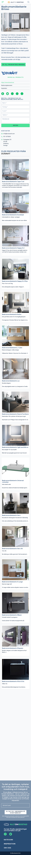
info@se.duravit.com (9, 133)
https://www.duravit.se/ (7, 82)
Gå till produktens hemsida (13, 64)
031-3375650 (7, 136)
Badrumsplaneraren (6, 85)
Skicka (15, 125)
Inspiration (4, 88)
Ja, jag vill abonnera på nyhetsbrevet (15, 812)
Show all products (15, 77)
